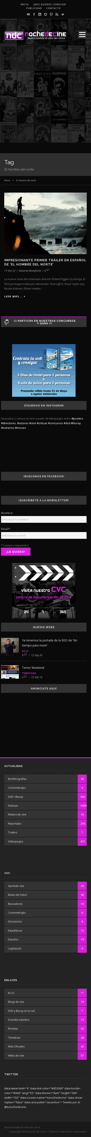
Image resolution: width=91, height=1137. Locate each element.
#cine (32, 423)
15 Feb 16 (36, 677)
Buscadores (15, 904)
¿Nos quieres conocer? (49, 4)
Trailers (12, 832)
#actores (23, 423)
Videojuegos (15, 841)
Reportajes (14, 823)
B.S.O (25, 651)
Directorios (15, 921)
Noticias (13, 805)
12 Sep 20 (36, 655)
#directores (8, 423)
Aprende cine (16, 886)
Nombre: (7, 513)
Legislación (14, 948)
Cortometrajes (17, 788)
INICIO (25, 4)
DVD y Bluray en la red (21, 1011)
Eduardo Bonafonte (30, 270)
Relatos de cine (17, 814)
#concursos (55, 423)
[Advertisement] (45, 97)
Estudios (13, 939)
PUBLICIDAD (34, 8)
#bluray (76, 423)
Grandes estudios (18, 1020)
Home (7, 180)
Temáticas (29, 673)
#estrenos (7, 428)
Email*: (6, 529)
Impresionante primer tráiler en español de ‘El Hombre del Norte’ (45, 262)
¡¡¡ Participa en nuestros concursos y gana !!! (45, 322)
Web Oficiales (16, 1046)
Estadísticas (15, 930)
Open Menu (82, 34)
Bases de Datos (17, 895)
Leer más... (13, 296)
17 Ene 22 (9, 270)
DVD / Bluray (15, 797)
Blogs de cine (16, 1002)
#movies (20, 428)
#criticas (42, 423)
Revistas (13, 1028)
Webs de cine (16, 1055)
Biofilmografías (17, 779)
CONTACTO (53, 8)
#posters (77, 418)
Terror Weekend (33, 668)
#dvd (67, 423)
